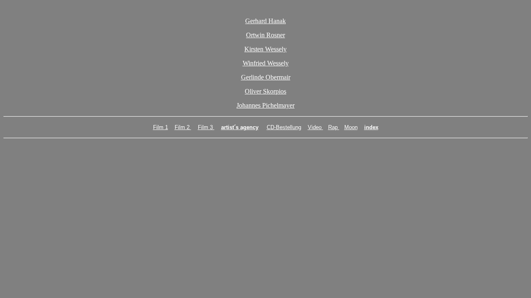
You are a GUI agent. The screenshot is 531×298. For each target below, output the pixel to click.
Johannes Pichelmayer (265, 105)
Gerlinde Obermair (265, 77)
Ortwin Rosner (265, 34)
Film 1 (160, 127)
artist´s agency (239, 127)
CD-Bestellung (284, 127)
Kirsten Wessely (265, 49)
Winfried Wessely (266, 63)
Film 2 (183, 127)
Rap (333, 127)
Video (315, 127)
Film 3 (206, 127)
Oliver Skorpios (265, 91)
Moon (351, 127)
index (371, 127)
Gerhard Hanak (265, 20)
